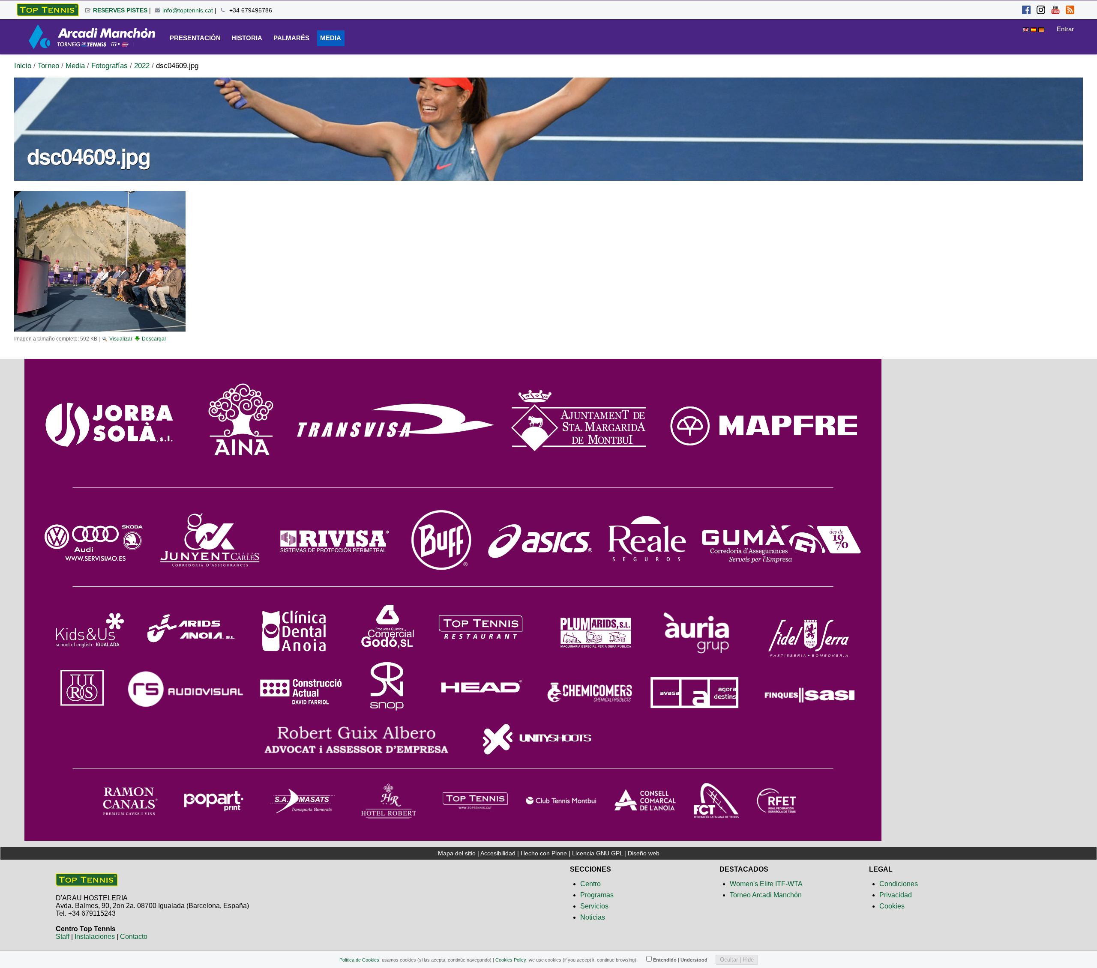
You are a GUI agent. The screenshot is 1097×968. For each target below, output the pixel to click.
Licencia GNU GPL (597, 853)
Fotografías (109, 66)
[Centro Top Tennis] (87, 882)
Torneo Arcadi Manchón (766, 895)
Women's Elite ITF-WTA (766, 883)
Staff (62, 936)
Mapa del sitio (457, 853)
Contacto (133, 936)
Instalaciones (95, 936)
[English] (1027, 28)
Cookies (892, 906)
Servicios (594, 906)
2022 (142, 66)
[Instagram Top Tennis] (1040, 10)
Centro (590, 883)
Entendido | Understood (680, 959)
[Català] (1041, 28)
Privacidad (895, 895)
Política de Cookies (359, 959)
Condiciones (898, 883)
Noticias (592, 917)
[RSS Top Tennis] (1070, 10)
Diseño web (643, 853)
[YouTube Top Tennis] (1055, 10)
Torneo (48, 66)
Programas (597, 895)
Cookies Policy (510, 959)
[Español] (48, 9)
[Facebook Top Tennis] (1026, 10)
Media (75, 66)
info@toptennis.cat (187, 10)
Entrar (1065, 29)
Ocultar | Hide (737, 959)
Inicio (22, 66)
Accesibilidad (498, 853)
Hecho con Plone (544, 853)
